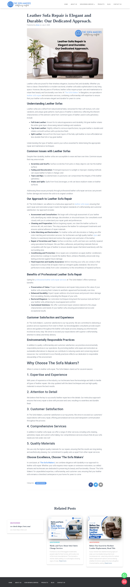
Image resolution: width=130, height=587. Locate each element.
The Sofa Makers (71, 92)
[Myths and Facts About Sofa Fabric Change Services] (65, 527)
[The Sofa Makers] (19, 4)
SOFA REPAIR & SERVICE (87, 4)
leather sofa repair (34, 95)
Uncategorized (40, 483)
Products (101, 4)
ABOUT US (74, 4)
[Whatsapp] (124, 575)
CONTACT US (117, 4)
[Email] (124, 581)
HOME (66, 4)
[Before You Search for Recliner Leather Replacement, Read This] (104, 527)
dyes (95, 235)
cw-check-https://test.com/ (20, 526)
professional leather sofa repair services (50, 280)
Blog (108, 4)
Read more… (63, 561)
